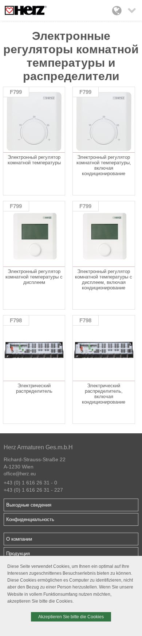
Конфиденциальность (30, 519)
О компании (19, 539)
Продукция (18, 553)
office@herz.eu (20, 473)
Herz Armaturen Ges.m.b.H (38, 447)
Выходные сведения (28, 505)
